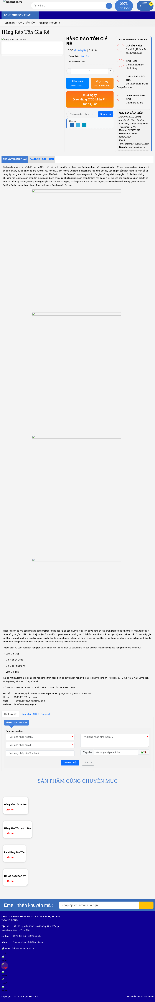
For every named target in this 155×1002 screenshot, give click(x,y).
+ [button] (110, 70)
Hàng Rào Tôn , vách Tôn (17, 828)
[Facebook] (72, 125)
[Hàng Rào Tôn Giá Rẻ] (15, 799)
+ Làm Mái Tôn (11, 671)
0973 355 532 (123, 6)
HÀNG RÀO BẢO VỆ (15, 876)
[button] (143, 752)
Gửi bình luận (70, 762)
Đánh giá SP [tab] (10, 714)
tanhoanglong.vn (137, 147)
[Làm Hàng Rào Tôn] (14, 847)
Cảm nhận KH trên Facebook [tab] (36, 714)
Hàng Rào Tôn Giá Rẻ (15, 804)
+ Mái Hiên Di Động (13, 659)
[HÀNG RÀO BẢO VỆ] (15, 871)
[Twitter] (78, 125)
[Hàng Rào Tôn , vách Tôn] (17, 823)
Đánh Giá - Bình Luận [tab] (42, 159)
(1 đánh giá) (80, 50)
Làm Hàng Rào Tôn (14, 852)
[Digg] (84, 125)
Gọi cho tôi (105, 114)
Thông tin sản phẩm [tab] (15, 159)
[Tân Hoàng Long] (12, 1)
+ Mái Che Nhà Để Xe (14, 665)
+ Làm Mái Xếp (12, 653)
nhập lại (88, 762)
